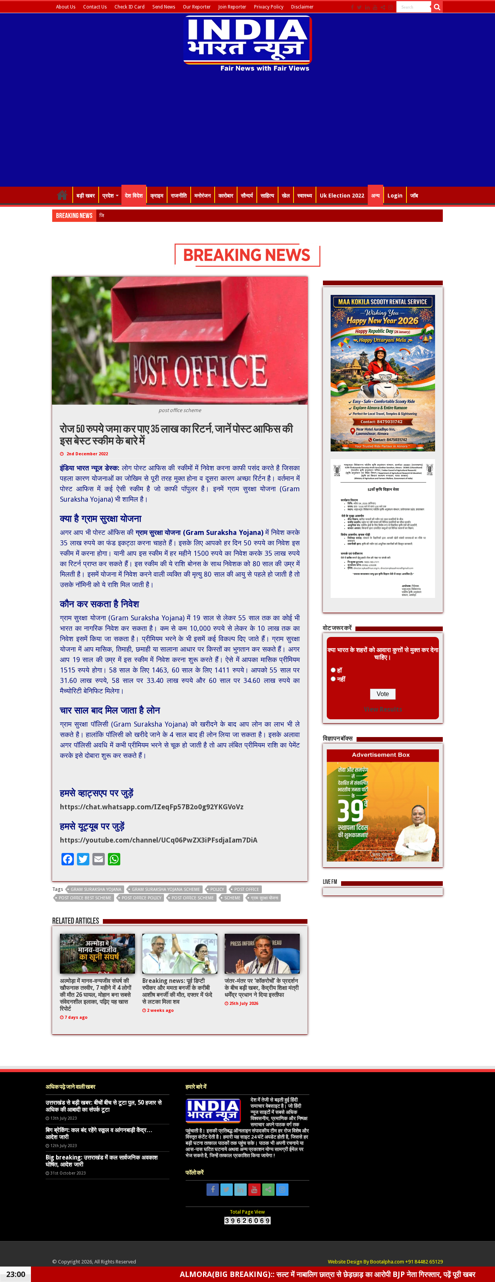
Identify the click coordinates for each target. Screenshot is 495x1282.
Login (395, 195)
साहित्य (267, 195)
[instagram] (390, 7)
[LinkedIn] (367, 7)
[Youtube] (375, 7)
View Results (383, 709)
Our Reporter (197, 7)
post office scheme (193, 898)
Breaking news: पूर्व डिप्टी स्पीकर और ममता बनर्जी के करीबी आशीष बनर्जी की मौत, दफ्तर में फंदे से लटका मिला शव (177, 991)
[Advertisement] (247, 130)
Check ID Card (129, 7)
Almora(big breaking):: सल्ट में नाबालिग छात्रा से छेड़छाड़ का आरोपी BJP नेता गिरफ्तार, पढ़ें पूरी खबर (249, 1274)
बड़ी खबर (86, 195)
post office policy (141, 898)
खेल (286, 195)
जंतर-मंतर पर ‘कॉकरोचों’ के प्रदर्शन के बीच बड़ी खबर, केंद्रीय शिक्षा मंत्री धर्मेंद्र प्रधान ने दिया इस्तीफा (262, 987)
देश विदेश (134, 195)
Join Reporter (232, 7)
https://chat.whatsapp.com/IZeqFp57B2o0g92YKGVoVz (152, 807)
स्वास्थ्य (304, 195)
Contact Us (95, 7)
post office (246, 889)
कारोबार (225, 195)
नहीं (341, 679)
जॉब (414, 195)
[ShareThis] (383, 7)
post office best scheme (85, 898)
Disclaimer (302, 7)
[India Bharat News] (247, 42)
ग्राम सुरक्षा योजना (264, 898)
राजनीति (179, 195)
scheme (232, 898)
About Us (65, 7)
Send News (163, 7)
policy (217, 889)
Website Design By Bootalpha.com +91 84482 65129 (385, 1262)
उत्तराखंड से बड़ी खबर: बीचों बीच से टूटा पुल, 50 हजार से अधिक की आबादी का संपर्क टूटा (104, 1106)
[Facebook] (352, 7)
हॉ (339, 670)
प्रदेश (108, 195)
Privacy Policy (268, 7)
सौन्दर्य (247, 195)
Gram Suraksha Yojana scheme (166, 889)
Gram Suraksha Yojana (96, 889)
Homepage (62, 195)
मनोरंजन (203, 195)
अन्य (375, 195)
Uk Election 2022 (342, 195)
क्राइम (156, 195)
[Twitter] (359, 7)
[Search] (437, 7)
